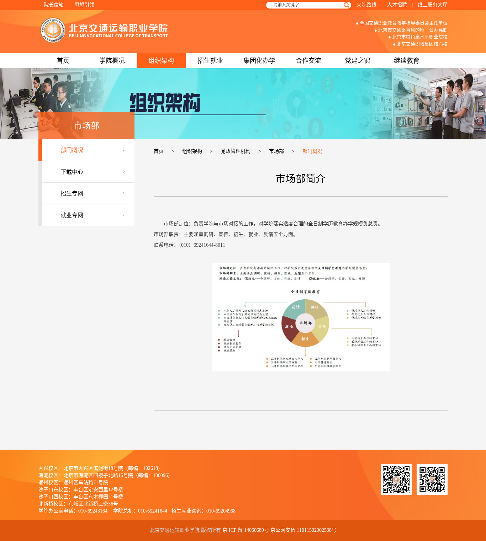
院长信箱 (54, 4)
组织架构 (161, 60)
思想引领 (84, 4)
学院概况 (112, 60)
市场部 (276, 151)
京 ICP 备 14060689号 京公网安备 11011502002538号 (279, 530)
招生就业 (210, 60)
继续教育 (406, 60)
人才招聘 (397, 4)
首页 (63, 60)
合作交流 (308, 60)
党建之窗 (357, 60)
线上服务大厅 (433, 4)
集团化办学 (259, 60)
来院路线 (366, 4)
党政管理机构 (235, 151)
